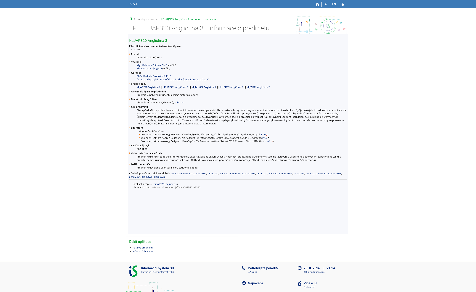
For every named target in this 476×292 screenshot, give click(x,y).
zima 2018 (274, 173)
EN (334, 4)
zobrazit (179, 102)
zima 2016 (249, 173)
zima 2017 (262, 173)
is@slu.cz (252, 272)
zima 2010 (188, 173)
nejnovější (171, 184)
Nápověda (255, 283)
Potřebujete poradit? (263, 268)
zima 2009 (176, 173)
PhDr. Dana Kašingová (149, 68)
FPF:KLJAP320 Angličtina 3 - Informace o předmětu (188, 19)
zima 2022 (323, 173)
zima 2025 (147, 176)
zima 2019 (286, 173)
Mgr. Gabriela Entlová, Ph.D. (152, 65)
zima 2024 (134, 176)
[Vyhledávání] (326, 4)
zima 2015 (237, 173)
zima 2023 (335, 173)
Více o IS (310, 283)
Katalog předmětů (147, 19)
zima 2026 (159, 176)
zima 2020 (298, 173)
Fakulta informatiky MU (163, 272)
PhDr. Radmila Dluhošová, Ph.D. (154, 76)
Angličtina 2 (148, 87)
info (263, 134)
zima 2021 (311, 173)
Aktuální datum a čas (314, 272)
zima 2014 (225, 173)
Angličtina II (204, 87)
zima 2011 (200, 173)
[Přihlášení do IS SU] (342, 4)
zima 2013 (159, 184)
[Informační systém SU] (130, 18)
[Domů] (317, 4)
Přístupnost (309, 287)
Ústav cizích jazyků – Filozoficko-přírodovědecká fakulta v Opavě (173, 79)
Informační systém (143, 251)
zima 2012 (212, 173)
